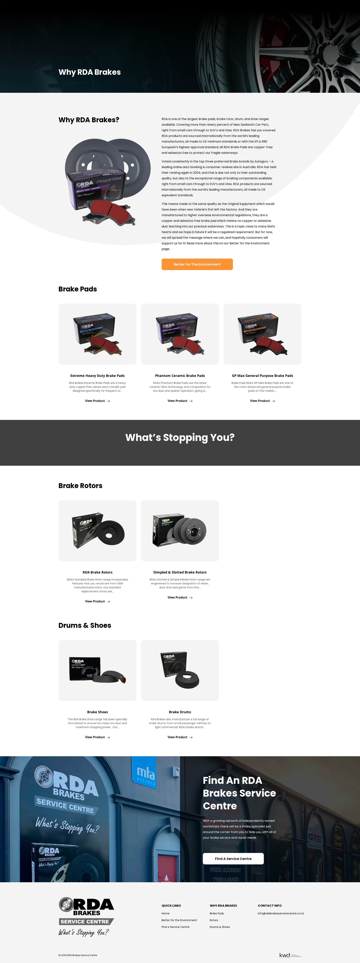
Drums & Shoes (220, 927)
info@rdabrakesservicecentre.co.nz (281, 913)
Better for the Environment (179, 920)
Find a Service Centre (176, 927)
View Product (95, 401)
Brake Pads (217, 913)
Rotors (214, 920)
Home (166, 913)
